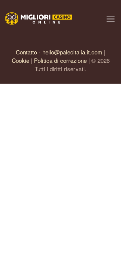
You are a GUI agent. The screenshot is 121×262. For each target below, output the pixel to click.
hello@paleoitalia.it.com (72, 52)
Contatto (26, 52)
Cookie (20, 60)
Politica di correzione (60, 60)
